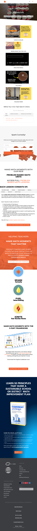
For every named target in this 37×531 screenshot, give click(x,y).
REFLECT (10, 191)
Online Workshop (7, 485)
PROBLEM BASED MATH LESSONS (18, 181)
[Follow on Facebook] (22, 483)
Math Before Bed (18, 517)
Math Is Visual (18, 511)
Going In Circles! (18, 40)
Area (12, 118)
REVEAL (29, 190)
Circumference (19, 118)
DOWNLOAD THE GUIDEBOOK (18, 368)
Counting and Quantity (12, 120)
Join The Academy (7, 491)
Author (6, 115)
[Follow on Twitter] (20, 483)
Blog (20, 475)
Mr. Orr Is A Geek (18, 515)
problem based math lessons (17, 220)
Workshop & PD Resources (24, 477)
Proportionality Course (8, 487)
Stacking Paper (18, 101)
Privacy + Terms (18, 526)
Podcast (20, 473)
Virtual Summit (6, 493)
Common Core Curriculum (26, 113)
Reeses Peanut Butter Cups (18, 51)
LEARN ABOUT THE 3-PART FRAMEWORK (18, 261)
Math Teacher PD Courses (8, 489)
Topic (6, 113)
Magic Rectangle (18, 67)
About (20, 466)
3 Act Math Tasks (22, 469)
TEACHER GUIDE (5, 190)
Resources (21, 468)
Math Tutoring (6, 495)
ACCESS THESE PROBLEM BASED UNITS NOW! (18, 224)
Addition (8, 118)
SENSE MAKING (21, 190)
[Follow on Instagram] (26, 483)
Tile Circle (18, 85)
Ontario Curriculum (14, 113)
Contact (5, 497)
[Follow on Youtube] (24, 483)
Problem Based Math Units (24, 471)
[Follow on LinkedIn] (29, 483)
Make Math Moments (18, 506)
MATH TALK (17, 191)
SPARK (13, 190)
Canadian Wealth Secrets (18, 522)
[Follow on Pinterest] (28, 483)
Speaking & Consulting (8, 484)
